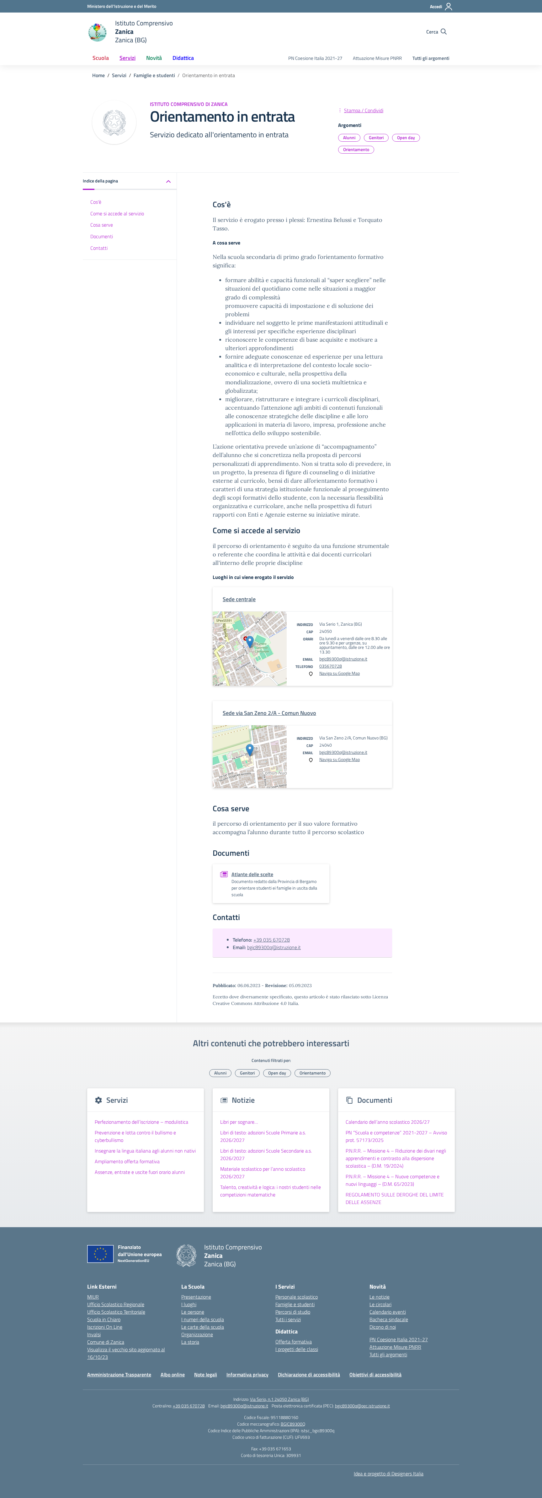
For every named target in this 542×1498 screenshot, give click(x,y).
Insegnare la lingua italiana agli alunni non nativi (145, 1150)
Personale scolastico (296, 1297)
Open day (406, 137)
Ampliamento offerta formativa (127, 1161)
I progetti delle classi (296, 1349)
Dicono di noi (382, 1327)
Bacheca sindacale (388, 1319)
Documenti (101, 236)
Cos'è (95, 202)
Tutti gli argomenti (430, 58)
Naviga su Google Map (339, 673)
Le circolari (380, 1304)
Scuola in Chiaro (103, 1319)
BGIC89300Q (293, 1424)
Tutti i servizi (288, 1319)
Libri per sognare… (239, 1122)
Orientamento (356, 149)
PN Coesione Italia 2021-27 (315, 58)
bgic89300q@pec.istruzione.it (362, 1405)
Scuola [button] (101, 58)
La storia (190, 1342)
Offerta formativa (293, 1341)
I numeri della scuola (202, 1319)
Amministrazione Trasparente (119, 1374)
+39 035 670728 (271, 939)
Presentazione (196, 1297)
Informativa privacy (247, 1374)
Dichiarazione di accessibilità (309, 1374)
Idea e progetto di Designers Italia (388, 1473)
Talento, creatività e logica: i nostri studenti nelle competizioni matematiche (270, 1190)
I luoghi (188, 1304)
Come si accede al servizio (117, 213)
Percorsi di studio (292, 1312)
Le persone (192, 1312)
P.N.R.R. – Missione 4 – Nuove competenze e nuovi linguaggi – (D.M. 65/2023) (392, 1180)
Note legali (205, 1374)
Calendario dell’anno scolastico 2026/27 (388, 1122)
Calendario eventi (387, 1312)
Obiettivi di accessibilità (375, 1374)
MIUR (93, 1297)
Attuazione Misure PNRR (377, 58)
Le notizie (379, 1297)
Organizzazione (197, 1334)
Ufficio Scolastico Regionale (115, 1304)
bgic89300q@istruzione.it (343, 658)
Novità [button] (154, 58)
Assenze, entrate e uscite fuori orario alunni (140, 1172)
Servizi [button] (128, 58)
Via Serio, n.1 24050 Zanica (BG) (279, 1399)
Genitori (376, 137)
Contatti (99, 248)
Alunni (349, 137)
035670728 (330, 666)
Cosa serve (101, 225)
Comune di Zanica (105, 1342)
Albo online (173, 1374)
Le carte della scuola (202, 1327)
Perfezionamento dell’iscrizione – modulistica (141, 1122)
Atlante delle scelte (252, 874)
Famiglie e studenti (295, 1304)
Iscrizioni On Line (104, 1327)
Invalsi (94, 1334)
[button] (130, 181)
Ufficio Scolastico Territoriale (116, 1312)
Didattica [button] (183, 58)
